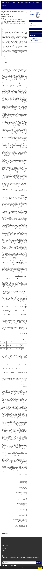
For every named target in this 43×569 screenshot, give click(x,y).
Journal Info (8, 2)
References (5, 533)
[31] (3, 178)
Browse (14, 2)
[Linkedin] (6, 566)
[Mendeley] (12, 566)
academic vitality (14, 58)
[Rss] (15, 566)
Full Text (5, 62)
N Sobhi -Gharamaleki (13, 19)
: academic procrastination (6, 58)
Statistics (33, 35)
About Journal (4, 543)
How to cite (33, 32)
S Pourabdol (3, 19)
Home (3, 2)
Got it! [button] (40, 567)
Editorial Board (5, 545)
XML (32, 23)
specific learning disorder (22, 58)
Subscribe (38, 562)
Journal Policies (20, 2)
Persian (39, 8)
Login (34, 8)
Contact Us (4, 5)
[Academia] (9, 566)
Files (32, 21)
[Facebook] (3, 566)
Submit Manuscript (36, 2)
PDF (33, 25)
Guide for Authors (28, 2)
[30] (18, 178)
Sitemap (3, 550)
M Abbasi (20, 19)
